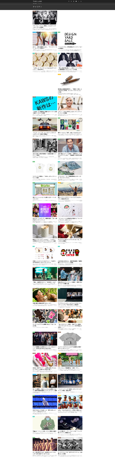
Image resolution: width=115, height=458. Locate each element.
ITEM (33, 53)
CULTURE (34, 11)
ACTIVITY (59, 74)
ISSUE (59, 32)
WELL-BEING (34, 32)
